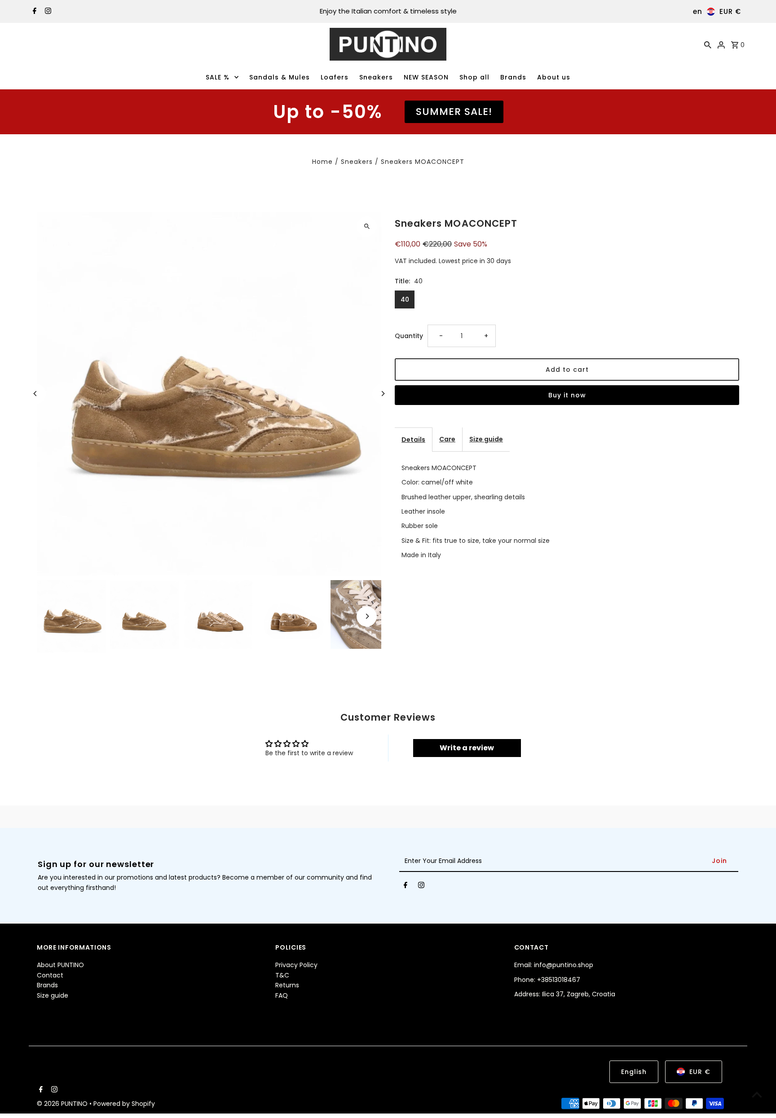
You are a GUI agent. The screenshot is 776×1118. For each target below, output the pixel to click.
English (634, 1071)
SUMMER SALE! (454, 112)
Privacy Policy (296, 964)
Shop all (474, 77)
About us (553, 77)
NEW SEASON (426, 77)
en (697, 11)
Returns (287, 985)
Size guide (486, 439)
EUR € (730, 11)
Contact (50, 975)
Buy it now (567, 395)
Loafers (334, 77)
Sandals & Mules (279, 77)
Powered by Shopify (124, 1104)
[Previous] (36, 393)
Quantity (409, 335)
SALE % (217, 77)
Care (447, 439)
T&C (282, 975)
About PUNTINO (60, 964)
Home (322, 161)
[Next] (382, 393)
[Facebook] (33, 12)
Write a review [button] (467, 748)
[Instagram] (47, 12)
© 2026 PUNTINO (63, 1104)
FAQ (281, 994)
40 (405, 299)
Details (413, 439)
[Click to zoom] (367, 226)
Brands (513, 77)
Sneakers (376, 77)
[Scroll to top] (757, 1094)
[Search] (708, 44)
